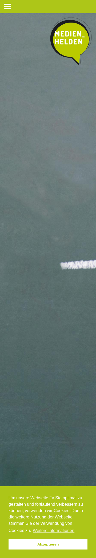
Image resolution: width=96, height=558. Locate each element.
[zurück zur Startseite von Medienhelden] (71, 42)
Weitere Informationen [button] (53, 530)
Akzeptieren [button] (48, 544)
